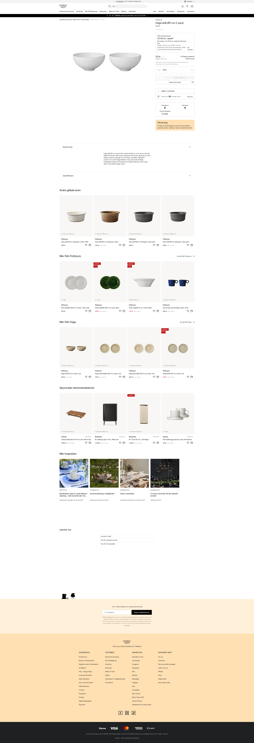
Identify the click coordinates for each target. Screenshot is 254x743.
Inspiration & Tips (137, 657)
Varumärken (170, 11)
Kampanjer (181, 11)
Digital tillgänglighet (85, 701)
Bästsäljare (135, 679)
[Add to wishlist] (86, 245)
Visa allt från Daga (185, 322)
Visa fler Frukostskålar (108, 544)
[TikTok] (133, 712)
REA (133, 671)
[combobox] (189, 1)
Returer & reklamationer (86, 660)
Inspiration (190, 11)
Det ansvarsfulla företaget (166, 664)
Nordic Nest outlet (164, 682)
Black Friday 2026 (138, 697)
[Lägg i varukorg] (90, 245)
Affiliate (160, 671)
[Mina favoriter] (187, 6)
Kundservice (83, 657)
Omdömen (161, 660)
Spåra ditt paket (84, 679)
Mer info (190, 96)
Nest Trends (136, 693)
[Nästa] (148, 62)
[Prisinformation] (163, 56)
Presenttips (136, 690)
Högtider (135, 682)
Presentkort (109, 682)
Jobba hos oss (163, 668)
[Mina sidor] (182, 6)
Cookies (81, 690)
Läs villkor (127, 625)
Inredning (79, 11)
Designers (135, 664)
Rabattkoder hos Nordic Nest (141, 704)
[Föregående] (66, 62)
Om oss (160, 657)
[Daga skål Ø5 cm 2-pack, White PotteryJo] (107, 62)
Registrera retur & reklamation (88, 664)
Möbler (123, 11)
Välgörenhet (162, 679)
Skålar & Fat (76, 19)
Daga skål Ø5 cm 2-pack (97, 19)
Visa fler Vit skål (106, 536)
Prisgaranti (82, 693)
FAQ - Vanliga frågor (85, 671)
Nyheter (161, 11)
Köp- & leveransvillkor (86, 682)
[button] (159, 29)
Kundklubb (82, 668)
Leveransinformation (85, 675)
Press (160, 675)
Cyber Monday (137, 701)
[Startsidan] (63, 6)
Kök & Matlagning (91, 11)
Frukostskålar (85, 19)
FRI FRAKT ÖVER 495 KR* (128, 1)
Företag (81, 697)
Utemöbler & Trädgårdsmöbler (115, 679)
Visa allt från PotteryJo (184, 256)
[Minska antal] (157, 78)
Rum (154, 11)
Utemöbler (132, 11)
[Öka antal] (162, 78)
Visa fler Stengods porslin (109, 540)
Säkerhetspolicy (84, 686)
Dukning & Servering (67, 11)
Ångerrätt (82, 704)
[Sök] (109, 6)
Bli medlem (190, 48)
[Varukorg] (192, 6)
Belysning (103, 11)
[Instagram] (127, 712)
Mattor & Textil (114, 11)
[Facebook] (120, 712)
